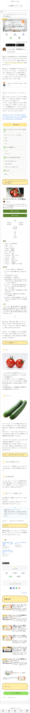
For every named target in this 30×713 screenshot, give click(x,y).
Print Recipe (21, 45)
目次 (14, 124)
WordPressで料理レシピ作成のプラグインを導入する (7, 552)
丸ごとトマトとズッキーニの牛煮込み (13, 135)
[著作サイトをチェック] (11, 588)
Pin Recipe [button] (15, 215)
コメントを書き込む (16, 693)
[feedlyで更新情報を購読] (16, 588)
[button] (19, 38)
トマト (6, 150)
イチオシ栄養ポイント (11, 147)
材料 (6, 137)
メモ (6, 143)
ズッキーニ (7, 153)
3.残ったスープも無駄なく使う (12, 166)
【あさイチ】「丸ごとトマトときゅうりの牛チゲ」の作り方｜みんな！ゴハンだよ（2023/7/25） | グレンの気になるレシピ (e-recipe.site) (14, 116)
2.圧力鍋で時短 (8, 164)
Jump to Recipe (11, 45)
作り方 (6, 140)
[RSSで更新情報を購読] (19, 588)
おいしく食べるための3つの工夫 (13, 157)
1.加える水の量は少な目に (11, 161)
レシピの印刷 (16, 211)
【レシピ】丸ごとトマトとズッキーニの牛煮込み (14, 130)
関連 (6, 174)
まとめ (7, 170)
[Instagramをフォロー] (13, 588)
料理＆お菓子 (6, 563)
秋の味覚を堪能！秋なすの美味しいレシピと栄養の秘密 (7, 544)
